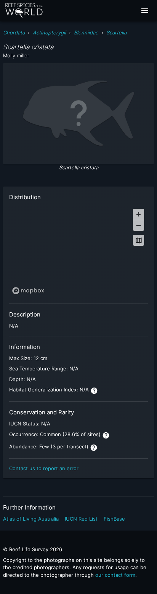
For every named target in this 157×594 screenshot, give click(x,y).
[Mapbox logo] (28, 290)
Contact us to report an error (43, 468)
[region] (78, 251)
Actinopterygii (49, 32)
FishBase (114, 519)
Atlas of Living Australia (31, 519)
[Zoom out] (138, 225)
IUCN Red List (81, 519)
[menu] (145, 11)
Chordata (14, 32)
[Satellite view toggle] (138, 240)
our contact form (115, 575)
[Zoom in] (138, 214)
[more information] (94, 390)
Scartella (116, 32)
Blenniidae (86, 32)
